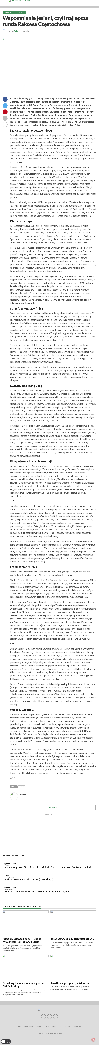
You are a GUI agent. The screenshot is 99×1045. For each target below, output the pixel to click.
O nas (60, 1026)
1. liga (6, 875)
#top (21, 786)
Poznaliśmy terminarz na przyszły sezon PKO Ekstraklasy (23, 985)
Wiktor (17, 31)
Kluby (31, 1026)
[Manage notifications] (93, 1040)
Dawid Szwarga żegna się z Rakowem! (69, 983)
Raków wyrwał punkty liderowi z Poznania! (72, 938)
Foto (54, 1026)
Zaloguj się (76, 1026)
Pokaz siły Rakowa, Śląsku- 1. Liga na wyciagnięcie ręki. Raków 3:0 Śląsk (22, 940)
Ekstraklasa (10, 863)
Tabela (38, 1026)
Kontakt (67, 1026)
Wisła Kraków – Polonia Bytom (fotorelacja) (28, 879)
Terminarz (46, 1026)
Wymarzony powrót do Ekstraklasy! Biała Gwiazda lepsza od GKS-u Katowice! (47, 867)
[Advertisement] (49, 834)
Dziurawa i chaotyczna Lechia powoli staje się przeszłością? (36, 891)
